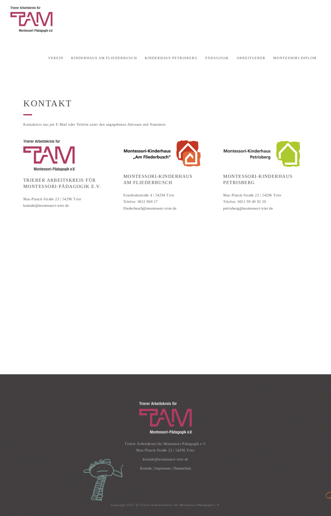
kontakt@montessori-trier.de (46, 206)
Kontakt (146, 468)
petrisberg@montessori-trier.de (248, 208)
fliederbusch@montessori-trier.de (150, 208)
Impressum (163, 468)
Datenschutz (182, 468)
